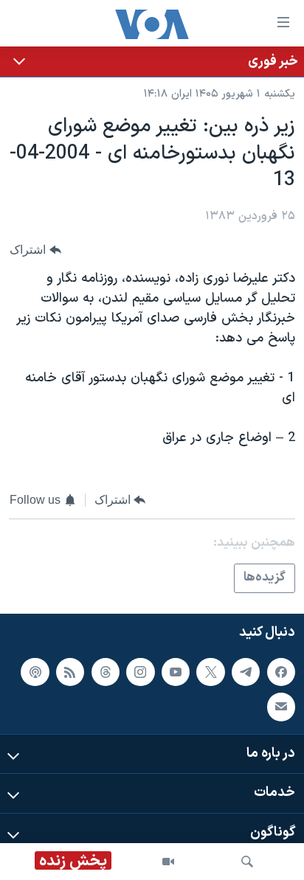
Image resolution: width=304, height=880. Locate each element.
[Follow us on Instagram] (140, 672)
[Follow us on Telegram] (246, 672)
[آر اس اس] (70, 672)
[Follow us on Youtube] (176, 672)
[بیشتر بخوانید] (152, 61)
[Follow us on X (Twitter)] (210, 672)
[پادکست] (35, 672)
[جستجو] (247, 861)
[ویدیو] (168, 861)
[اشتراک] (281, 707)
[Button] (35, 250)
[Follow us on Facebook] (281, 672)
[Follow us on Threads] (105, 672)
